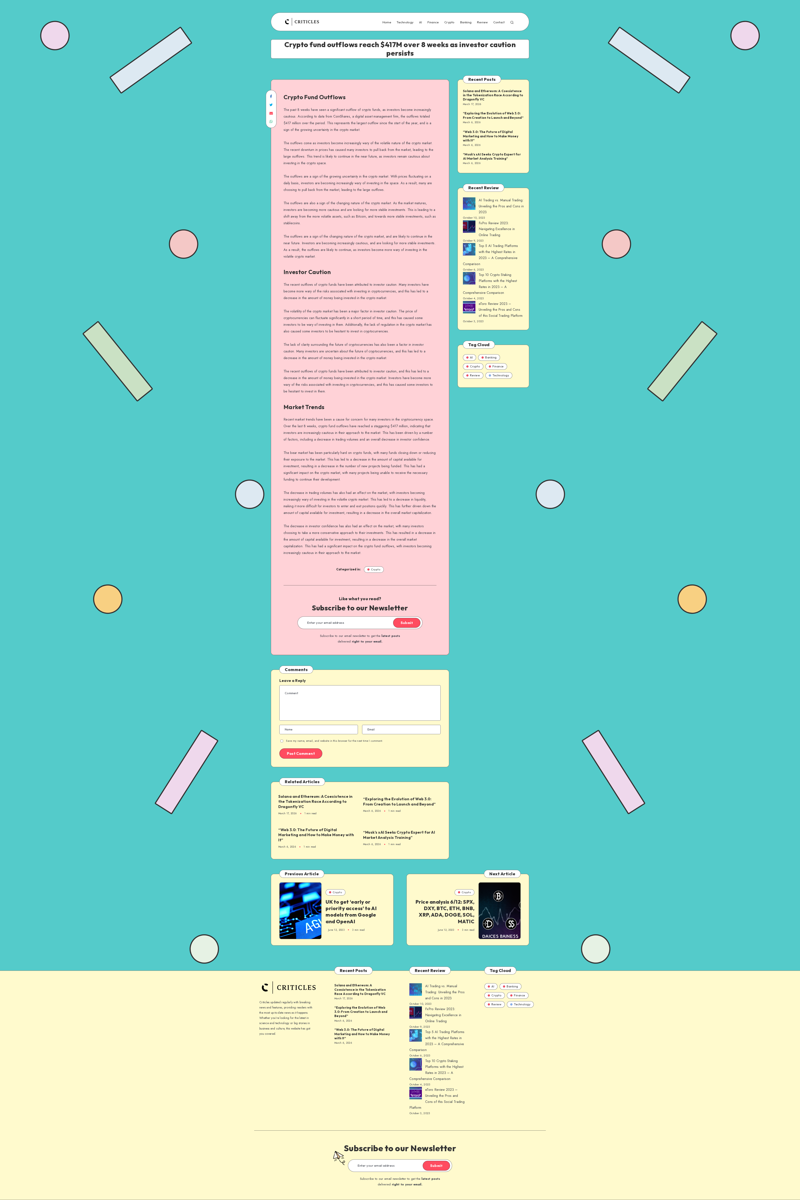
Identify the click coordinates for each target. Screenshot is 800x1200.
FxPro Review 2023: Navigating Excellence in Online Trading (497, 229)
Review (482, 22)
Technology (405, 22)
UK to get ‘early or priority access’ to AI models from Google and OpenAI (351, 911)
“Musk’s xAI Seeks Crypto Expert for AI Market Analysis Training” (399, 835)
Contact (499, 22)
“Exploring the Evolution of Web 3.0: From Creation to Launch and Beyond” (399, 801)
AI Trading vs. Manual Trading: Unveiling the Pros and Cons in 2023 (501, 206)
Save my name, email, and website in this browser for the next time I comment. (334, 741)
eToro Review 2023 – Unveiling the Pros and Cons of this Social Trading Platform (500, 309)
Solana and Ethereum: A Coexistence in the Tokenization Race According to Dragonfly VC (315, 801)
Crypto (449, 22)
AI (420, 22)
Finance (433, 22)
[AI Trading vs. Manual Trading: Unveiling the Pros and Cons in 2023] (469, 204)
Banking (465, 22)
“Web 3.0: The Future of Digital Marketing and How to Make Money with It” (316, 834)
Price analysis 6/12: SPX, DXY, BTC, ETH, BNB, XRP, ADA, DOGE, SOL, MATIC (445, 911)
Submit (407, 622)
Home (386, 22)
